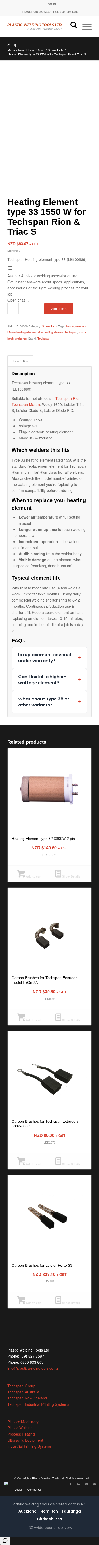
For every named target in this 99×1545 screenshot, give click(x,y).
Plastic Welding (20, 1427)
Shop (12, 44)
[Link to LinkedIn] (79, 1484)
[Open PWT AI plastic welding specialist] (5, 1541)
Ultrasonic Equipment (25, 1440)
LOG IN (51, 4)
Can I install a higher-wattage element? (42, 680)
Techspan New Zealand (27, 1398)
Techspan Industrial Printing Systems (38, 1404)
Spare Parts (49, 326)
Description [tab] (20, 361)
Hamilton (49, 1511)
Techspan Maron (26, 404)
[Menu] (84, 26)
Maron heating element (21, 332)
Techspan (43, 338)
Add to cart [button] (33, 876)
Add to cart (59, 308)
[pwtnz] (41, 26)
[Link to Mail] (94, 1484)
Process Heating (21, 1434)
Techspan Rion (68, 398)
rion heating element (51, 332)
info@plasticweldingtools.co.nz (32, 1368)
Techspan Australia (23, 1391)
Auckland (27, 1511)
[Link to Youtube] (87, 1484)
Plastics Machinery (23, 1421)
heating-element (76, 326)
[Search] (71, 26)
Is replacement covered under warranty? (44, 658)
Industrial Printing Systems (29, 1446)
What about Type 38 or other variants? (43, 702)
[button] (49, 284)
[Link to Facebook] (71, 1484)
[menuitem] (51, 4)
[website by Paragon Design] (7, 1483)
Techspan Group (21, 1385)
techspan (71, 332)
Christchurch (49, 1519)
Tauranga (71, 1511)
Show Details (70, 876)
